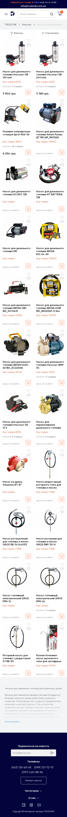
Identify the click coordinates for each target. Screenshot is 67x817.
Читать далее (12, 721)
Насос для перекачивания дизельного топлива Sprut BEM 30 (48, 424)
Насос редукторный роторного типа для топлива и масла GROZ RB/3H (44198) (48, 484)
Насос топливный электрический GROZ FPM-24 (49, 598)
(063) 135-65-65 (21, 767)
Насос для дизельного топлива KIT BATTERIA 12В (50, 194)
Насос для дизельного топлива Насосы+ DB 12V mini (16, 74)
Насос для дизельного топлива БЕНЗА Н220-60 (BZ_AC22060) (16, 364)
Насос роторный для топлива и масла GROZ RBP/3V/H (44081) (49, 541)
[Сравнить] (29, 45)
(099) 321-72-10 (43, 767)
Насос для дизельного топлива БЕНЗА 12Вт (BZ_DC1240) (16, 308)
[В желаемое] (28, 40)
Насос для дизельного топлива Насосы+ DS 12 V (16, 424)
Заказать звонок (33, 780)
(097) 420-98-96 (32, 772)
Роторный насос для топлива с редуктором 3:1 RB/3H (16, 658)
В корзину (28, 92)
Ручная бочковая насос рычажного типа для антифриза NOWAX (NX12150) (48, 658)
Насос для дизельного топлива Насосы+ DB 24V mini (50, 74)
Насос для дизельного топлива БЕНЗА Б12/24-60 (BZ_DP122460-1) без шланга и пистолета (50, 251)
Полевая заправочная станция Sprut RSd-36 (16, 133)
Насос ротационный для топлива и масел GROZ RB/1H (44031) (15, 541)
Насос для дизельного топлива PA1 (16, 250)
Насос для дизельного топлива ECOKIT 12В (16, 193)
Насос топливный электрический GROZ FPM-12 (16, 598)
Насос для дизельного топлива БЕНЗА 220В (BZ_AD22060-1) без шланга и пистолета (50, 308)
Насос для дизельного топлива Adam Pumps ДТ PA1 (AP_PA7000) (50, 134)
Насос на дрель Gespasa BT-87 (12, 483)
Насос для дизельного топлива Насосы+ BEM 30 (50, 364)
